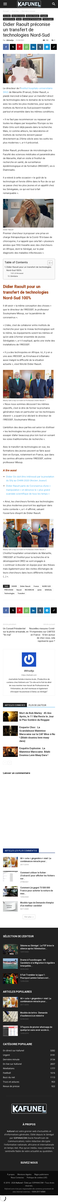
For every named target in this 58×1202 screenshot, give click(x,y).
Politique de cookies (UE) (37, 1177)
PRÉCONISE (8, 590)
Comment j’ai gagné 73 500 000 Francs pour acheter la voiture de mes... (36, 890)
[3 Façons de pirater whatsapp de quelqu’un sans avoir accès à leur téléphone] (10, 1031)
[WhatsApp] (26, 47)
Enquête (44, 16)
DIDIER (14, 586)
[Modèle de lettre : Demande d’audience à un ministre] (10, 1016)
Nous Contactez (17, 1177)
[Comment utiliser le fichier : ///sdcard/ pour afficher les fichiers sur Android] (10, 876)
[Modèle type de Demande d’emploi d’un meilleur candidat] (10, 906)
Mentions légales (24, 1174)
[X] (13, 47)
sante (39, 590)
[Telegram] (47, 47)
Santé (19, 19)
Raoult (19, 590)
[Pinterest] (20, 47)
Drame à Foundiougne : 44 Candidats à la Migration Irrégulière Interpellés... (37, 963)
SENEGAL (48, 590)
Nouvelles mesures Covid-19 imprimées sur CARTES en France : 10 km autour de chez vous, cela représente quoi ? (42, 634)
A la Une (15, 11)
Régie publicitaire (41, 1174)
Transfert (21, 593)
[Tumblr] (40, 47)
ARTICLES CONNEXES (15, 705)
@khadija (10, 40)
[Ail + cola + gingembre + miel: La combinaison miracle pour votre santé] (10, 862)
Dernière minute (28, 11)
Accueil (6, 11)
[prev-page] (5, 763)
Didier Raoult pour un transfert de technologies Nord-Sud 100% (28, 268)
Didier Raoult (25, 586)
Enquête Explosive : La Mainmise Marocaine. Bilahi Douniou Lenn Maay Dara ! (34, 752)
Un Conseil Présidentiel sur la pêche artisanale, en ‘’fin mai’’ (16, 631)
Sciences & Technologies (32, 19)
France (36, 586)
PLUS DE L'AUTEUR (37, 705)
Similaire (14, 276)
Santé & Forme (9, 19)
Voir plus (28, 916)
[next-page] (9, 763)
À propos (11, 1174)
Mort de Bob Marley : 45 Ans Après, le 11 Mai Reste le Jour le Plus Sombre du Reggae (36, 716)
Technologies (48, 19)
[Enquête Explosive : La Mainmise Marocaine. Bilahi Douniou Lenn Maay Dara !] (10, 752)
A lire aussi (19, 273)
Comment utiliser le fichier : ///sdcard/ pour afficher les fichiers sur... (37, 875)
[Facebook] (6, 47)
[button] (5, 4)
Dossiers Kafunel (33, 16)
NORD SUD (46, 586)
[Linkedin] (33, 47)
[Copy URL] (54, 47)
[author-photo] (29, 666)
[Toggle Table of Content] (48, 262)
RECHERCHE (29, 590)
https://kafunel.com (29, 675)
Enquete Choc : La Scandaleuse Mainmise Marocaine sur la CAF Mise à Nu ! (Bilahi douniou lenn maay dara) (37, 734)
